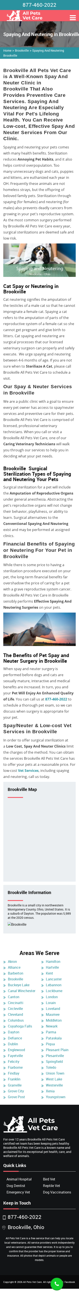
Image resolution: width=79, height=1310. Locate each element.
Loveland (53, 1008)
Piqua (50, 1044)
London (52, 996)
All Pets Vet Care (32, 1282)
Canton (13, 996)
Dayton (13, 1032)
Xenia (50, 1091)
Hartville (52, 967)
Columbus (16, 1020)
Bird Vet (49, 1179)
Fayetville (15, 1055)
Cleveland (15, 1014)
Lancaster (54, 979)
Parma (51, 1032)
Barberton (15, 973)
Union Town (55, 1073)
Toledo (51, 1067)
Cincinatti (15, 1002)
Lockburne (54, 990)
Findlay (13, 1073)
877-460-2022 (39, 4)
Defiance (15, 1038)
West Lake (54, 1079)
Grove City (16, 1091)
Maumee (52, 1014)
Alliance (14, 967)
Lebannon (53, 985)
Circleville (15, 1008)
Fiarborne (15, 1067)
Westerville (54, 1085)
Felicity (13, 1061)
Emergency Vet (18, 1192)
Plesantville (55, 1055)
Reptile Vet (51, 1185)
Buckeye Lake (18, 985)
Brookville (22, 50)
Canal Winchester (21, 990)
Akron (12, 961)
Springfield (54, 1061)
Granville (15, 1085)
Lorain (51, 1002)
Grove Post (16, 1097)
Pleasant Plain (57, 1049)
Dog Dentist (16, 1185)
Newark (51, 1026)
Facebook (70, 1282)
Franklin (14, 1079)
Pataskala (54, 1038)
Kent (49, 973)
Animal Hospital (19, 1179)
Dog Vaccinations (57, 1192)
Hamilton (53, 961)
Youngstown (55, 1097)
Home (7, 50)
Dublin (13, 1044)
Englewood (16, 1049)
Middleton (54, 1020)
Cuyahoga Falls (20, 1026)
